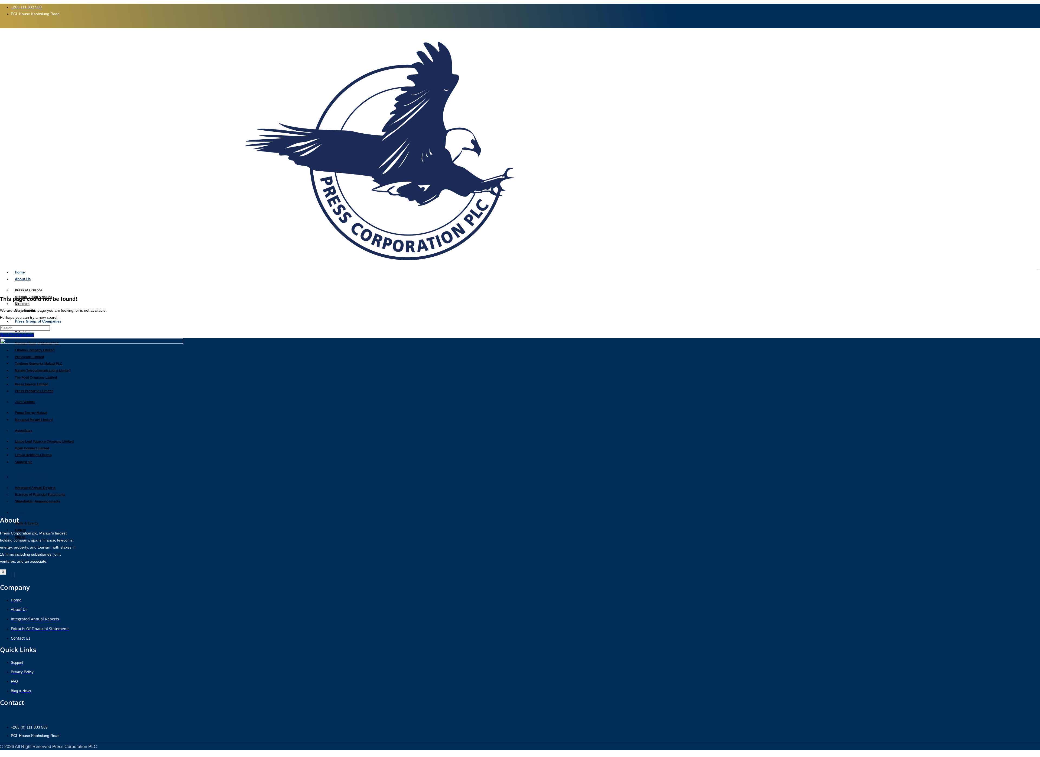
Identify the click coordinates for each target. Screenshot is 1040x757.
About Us (23, 279)
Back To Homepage (17, 335)
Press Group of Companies (38, 321)
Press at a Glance (28, 290)
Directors (22, 304)
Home (20, 272)
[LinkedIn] (14, 574)
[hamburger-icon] (1038, 269)
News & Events (26, 523)
